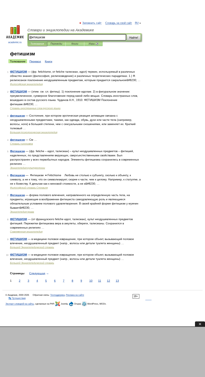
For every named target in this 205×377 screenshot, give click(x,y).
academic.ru (15, 42)
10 (90, 280)
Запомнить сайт (92, 23)
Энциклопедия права (22, 211)
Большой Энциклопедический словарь (32, 247)
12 (108, 280)
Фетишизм (17, 151)
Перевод (35, 61)
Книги (74, 43)
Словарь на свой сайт (118, 23)
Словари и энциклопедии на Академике (60, 30)
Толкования (37, 43)
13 (117, 280)
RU (137, 23)
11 (99, 280)
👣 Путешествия (17, 298)
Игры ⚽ (93, 43)
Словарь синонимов (21, 143)
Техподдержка (57, 295)
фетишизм (17, 115)
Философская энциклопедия (26, 84)
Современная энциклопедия (26, 231)
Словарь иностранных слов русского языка (35, 108)
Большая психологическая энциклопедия (33, 132)
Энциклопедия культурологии (27, 168)
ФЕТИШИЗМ (18, 71)
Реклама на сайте (75, 295)
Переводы (56, 43)
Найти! (133, 37)
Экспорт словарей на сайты (19, 304)
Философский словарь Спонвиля (29, 187)
